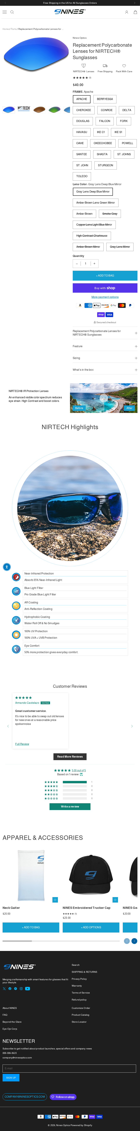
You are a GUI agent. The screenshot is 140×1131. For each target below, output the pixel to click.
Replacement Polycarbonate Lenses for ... (40, 29)
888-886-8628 (10, 1053)
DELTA (126, 110)
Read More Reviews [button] (70, 756)
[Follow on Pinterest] (15, 988)
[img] (23, 697)
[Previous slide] (8, 726)
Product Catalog (80, 1014)
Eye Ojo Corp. (10, 1028)
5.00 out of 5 (79, 770)
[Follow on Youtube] (27, 988)
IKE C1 (101, 132)
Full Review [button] (22, 744)
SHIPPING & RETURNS (84, 972)
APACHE (81, 99)
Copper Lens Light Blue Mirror (94, 224)
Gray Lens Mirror (120, 246)
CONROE (107, 110)
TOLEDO (81, 176)
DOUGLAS (82, 121)
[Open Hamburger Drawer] (5, 12)
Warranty (77, 985)
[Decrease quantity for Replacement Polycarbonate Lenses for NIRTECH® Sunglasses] (77, 263)
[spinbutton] (86, 263)
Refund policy (79, 999)
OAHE (80, 143)
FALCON (104, 121)
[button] (5, 3)
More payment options (105, 297)
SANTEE (81, 154)
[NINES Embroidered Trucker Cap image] (91, 875)
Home (6, 29)
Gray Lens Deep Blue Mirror (92, 191)
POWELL (127, 143)
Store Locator (79, 1021)
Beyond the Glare (12, 1021)
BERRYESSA (105, 99)
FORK (124, 121)
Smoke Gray (109, 213)
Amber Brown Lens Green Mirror (95, 202)
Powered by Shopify (81, 1125)
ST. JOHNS (124, 154)
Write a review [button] (70, 806)
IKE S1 (118, 132)
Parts (14, 29)
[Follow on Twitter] (4, 988)
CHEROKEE (83, 110)
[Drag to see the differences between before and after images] (104, 398)
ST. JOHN (82, 165)
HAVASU (81, 132)
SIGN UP (11, 1077)
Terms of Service (81, 992)
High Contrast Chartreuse (91, 235)
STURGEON (105, 165)
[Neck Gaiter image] (31, 875)
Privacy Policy (79, 979)
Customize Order (81, 1008)
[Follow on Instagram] (21, 988)
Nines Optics (63, 1125)
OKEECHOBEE (103, 143)
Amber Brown (84, 213)
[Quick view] (55, 900)
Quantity (78, 256)
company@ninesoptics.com (25, 1096)
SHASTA (102, 154)
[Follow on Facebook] (10, 988)
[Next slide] (132, 726)
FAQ (5, 1014)
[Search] (12, 12)
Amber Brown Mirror (88, 246)
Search (76, 965)
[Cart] (135, 12)
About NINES (10, 1008)
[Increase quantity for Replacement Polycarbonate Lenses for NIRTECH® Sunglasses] (94, 263)
